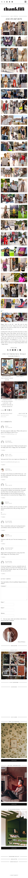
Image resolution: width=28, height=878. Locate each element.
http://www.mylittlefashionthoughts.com (10, 462)
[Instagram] (4, 2)
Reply (3, 436)
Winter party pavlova (6, 415)
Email (2, 607)
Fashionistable (9, 548)
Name (3, 602)
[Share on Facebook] (5, 410)
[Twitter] (1, 2)
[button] (26, 2)
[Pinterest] (7, 2)
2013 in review (14, 19)
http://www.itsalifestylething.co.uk (9, 434)
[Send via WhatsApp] (11, 410)
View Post (14, 666)
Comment (3, 586)
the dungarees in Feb (22, 339)
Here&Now (3, 514)
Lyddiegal (7, 469)
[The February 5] (20, 390)
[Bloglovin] (17, 350)
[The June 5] (20, 366)
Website (3, 613)
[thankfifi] (14, 7)
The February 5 (20, 399)
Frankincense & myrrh (22, 415)
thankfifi (15, 875)
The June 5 (20, 376)
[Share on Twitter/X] (7, 410)
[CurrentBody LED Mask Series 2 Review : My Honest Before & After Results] (7, 390)
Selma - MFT (8, 454)
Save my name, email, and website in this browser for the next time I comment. (13, 619)
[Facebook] (9, 2)
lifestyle (15, 16)
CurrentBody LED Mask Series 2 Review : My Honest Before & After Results (7, 403)
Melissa (7, 534)
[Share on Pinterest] (9, 410)
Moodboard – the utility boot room (7, 378)
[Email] (12, 2)
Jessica (7, 502)
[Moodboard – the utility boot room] (7, 366)
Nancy (6, 426)
